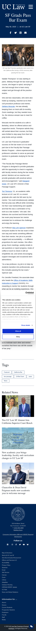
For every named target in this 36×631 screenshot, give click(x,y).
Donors (4, 605)
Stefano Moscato (8, 106)
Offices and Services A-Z (9, 560)
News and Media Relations (10, 592)
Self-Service (5, 572)
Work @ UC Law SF (8, 555)
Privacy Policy (6, 565)
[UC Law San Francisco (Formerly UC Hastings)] (13, 6)
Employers (5, 612)
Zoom (3, 577)
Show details (25, 325)
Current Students (7, 607)
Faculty (4, 615)
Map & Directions (7, 553)
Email (3, 570)
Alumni (4, 602)
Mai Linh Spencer (19, 228)
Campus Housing (7, 584)
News (5, 380)
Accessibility (5, 562)
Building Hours (18, 530)
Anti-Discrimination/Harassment (11, 558)
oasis (30, 376)
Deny (18, 337)
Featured (7, 372)
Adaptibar (5, 582)
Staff (3, 617)
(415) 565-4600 (19, 528)
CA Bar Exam (20, 376)
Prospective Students (8, 610)
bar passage (8, 376)
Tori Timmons (7, 191)
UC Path (4, 589)
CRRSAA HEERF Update (9, 587)
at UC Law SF (25, 27)
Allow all (18, 331)
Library (4, 580)
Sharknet (4, 567)
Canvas (4, 575)
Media (4, 619)
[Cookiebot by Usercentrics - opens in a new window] (25, 293)
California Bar (18, 372)
